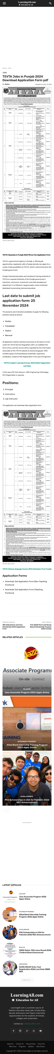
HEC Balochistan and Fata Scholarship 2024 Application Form (14, 627)
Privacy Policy (30, 1044)
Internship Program (27, 741)
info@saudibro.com (32, 1023)
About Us (10, 1044)
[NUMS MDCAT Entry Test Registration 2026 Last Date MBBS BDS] (10, 968)
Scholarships (26, 796)
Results (22, 947)
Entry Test (41, 1044)
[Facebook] (13, 1030)
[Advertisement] (27, 38)
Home (5, 68)
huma (7, 84)
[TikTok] (27, 1030)
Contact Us (20, 1044)
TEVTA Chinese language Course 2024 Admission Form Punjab (27, 569)
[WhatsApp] (33, 1030)
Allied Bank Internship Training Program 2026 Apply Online (27, 746)
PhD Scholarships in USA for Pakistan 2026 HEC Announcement (27, 801)
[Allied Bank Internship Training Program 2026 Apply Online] (27, 723)
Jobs (9, 68)
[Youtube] (40, 1030)
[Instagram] (20, 1030)
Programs (22, 1046)
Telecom (27, 689)
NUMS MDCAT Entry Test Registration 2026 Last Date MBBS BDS (34, 969)
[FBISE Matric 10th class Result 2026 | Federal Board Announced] (10, 950)
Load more (26, 980)
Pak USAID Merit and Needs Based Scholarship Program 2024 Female (40, 627)
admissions (23, 964)
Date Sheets (40, 1046)
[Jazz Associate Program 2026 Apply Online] (27, 668)
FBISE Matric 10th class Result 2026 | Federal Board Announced (35, 951)
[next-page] (8, 810)
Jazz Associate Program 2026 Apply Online (27, 692)
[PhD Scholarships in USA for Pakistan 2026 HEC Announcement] (27, 778)
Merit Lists (12, 1046)
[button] (4, 3)
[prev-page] (4, 810)
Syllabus (31, 1046)
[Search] (50, 3)
